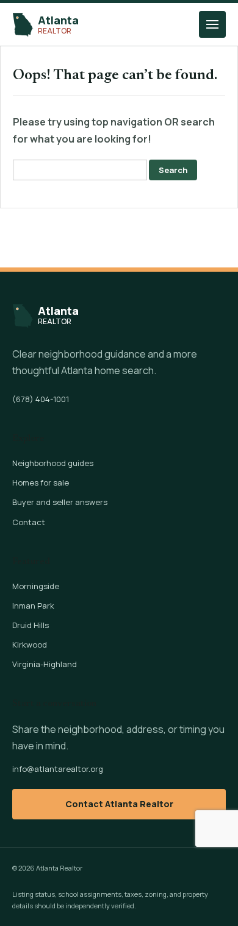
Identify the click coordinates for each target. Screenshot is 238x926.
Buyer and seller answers (59, 502)
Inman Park (33, 605)
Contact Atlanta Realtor (119, 804)
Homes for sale (40, 482)
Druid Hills (30, 625)
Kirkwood (29, 644)
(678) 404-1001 (40, 399)
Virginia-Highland (44, 664)
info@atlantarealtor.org (57, 768)
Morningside (35, 586)
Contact (28, 522)
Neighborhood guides (52, 463)
